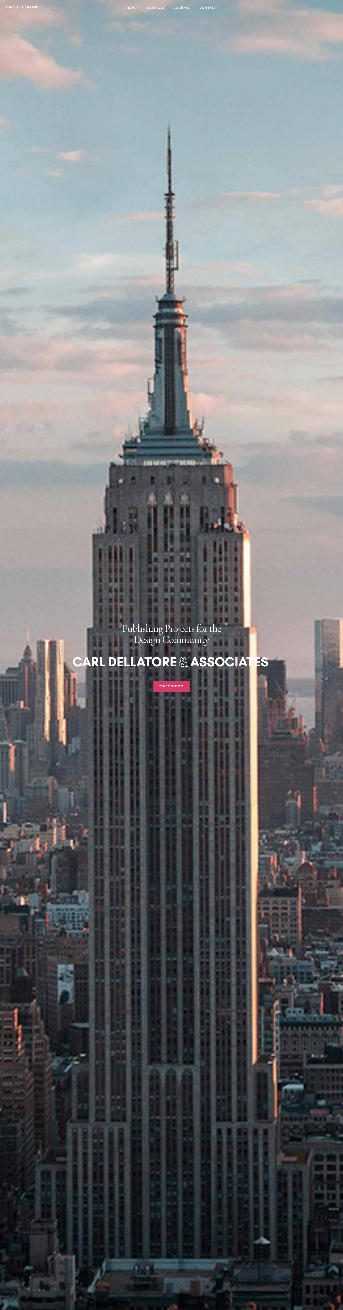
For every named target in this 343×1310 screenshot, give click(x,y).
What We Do (171, 686)
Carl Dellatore (23, 7)
